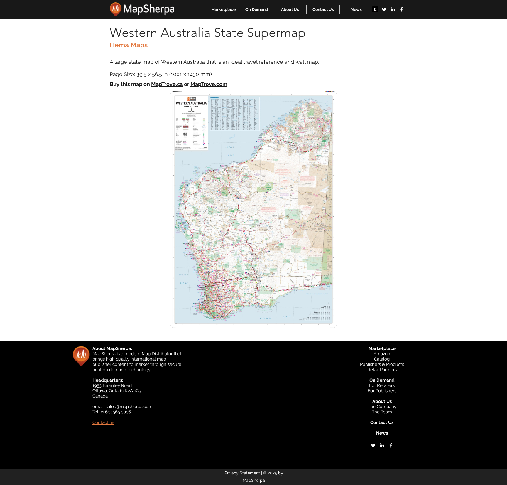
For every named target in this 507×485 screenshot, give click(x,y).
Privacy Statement (242, 473)
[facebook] (402, 9)
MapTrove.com (208, 84)
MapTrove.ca (167, 84)
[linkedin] (393, 9)
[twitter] (384, 9)
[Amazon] (375, 9)
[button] (223, 9)
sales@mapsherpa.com (129, 406)
